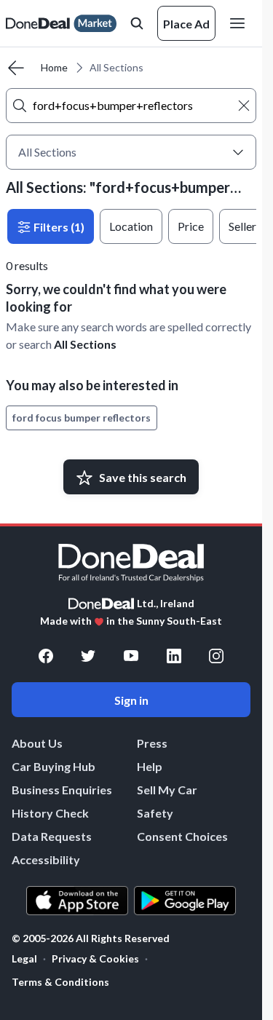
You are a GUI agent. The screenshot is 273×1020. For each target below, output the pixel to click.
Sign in (131, 700)
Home (54, 67)
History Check (50, 813)
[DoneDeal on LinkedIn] (174, 656)
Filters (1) (57, 227)
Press (152, 743)
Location (131, 226)
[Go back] (16, 68)
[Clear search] (244, 105)
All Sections (85, 344)
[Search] (19, 105)
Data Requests (52, 836)
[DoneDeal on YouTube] (131, 656)
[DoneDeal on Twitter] (88, 656)
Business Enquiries (62, 789)
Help (149, 766)
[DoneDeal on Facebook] (46, 656)
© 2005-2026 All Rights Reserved (91, 938)
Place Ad (186, 24)
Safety (155, 813)
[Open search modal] (137, 23)
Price (191, 226)
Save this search (142, 477)
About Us (37, 743)
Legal (24, 958)
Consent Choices (182, 836)
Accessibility (46, 859)
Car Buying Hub (53, 766)
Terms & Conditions (60, 982)
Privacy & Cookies (95, 958)
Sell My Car (167, 789)
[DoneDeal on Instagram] (216, 656)
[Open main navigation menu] (240, 23)
